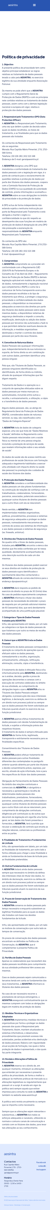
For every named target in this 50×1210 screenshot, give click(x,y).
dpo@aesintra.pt (17, 254)
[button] (34, 5)
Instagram (41, 1169)
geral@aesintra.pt (30, 159)
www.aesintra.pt (29, 1095)
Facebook (41, 1162)
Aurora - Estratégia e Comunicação (19, 1205)
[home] (15, 5)
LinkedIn (42, 1166)
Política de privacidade (11, 1196)
